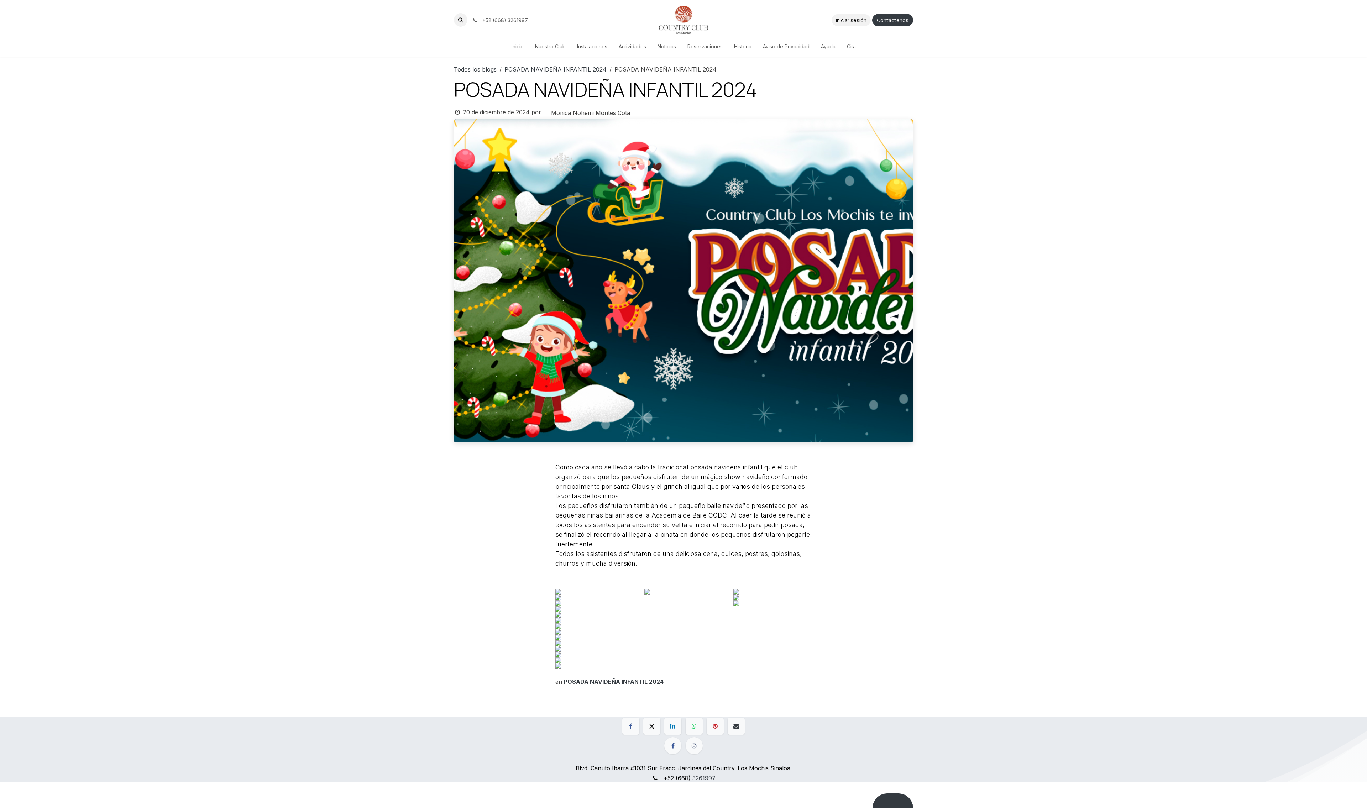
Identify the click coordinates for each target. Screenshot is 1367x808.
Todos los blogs (475, 69)
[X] (651, 726)
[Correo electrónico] (736, 726)
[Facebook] (630, 726)
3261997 (704, 778)
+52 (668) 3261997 (504, 20)
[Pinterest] (715, 726)
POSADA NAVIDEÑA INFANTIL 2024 (555, 69)
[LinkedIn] (672, 726)
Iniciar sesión (851, 20)
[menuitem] (517, 46)
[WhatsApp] (694, 726)
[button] (460, 20)
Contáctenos (892, 20)
